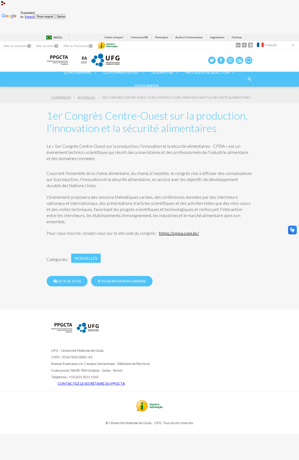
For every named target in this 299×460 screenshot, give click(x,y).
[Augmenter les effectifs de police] (238, 45)
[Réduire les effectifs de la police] (244, 45)
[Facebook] (221, 60)
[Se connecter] (3, 4)
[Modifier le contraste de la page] (250, 45)
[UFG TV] (248, 60)
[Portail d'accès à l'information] (149, 410)
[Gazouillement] (212, 60)
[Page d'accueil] (57, 63)
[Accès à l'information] (108, 45)
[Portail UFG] (105, 65)
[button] (122, 72)
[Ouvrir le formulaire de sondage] (249, 79)
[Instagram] (230, 60)
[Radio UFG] (239, 60)
